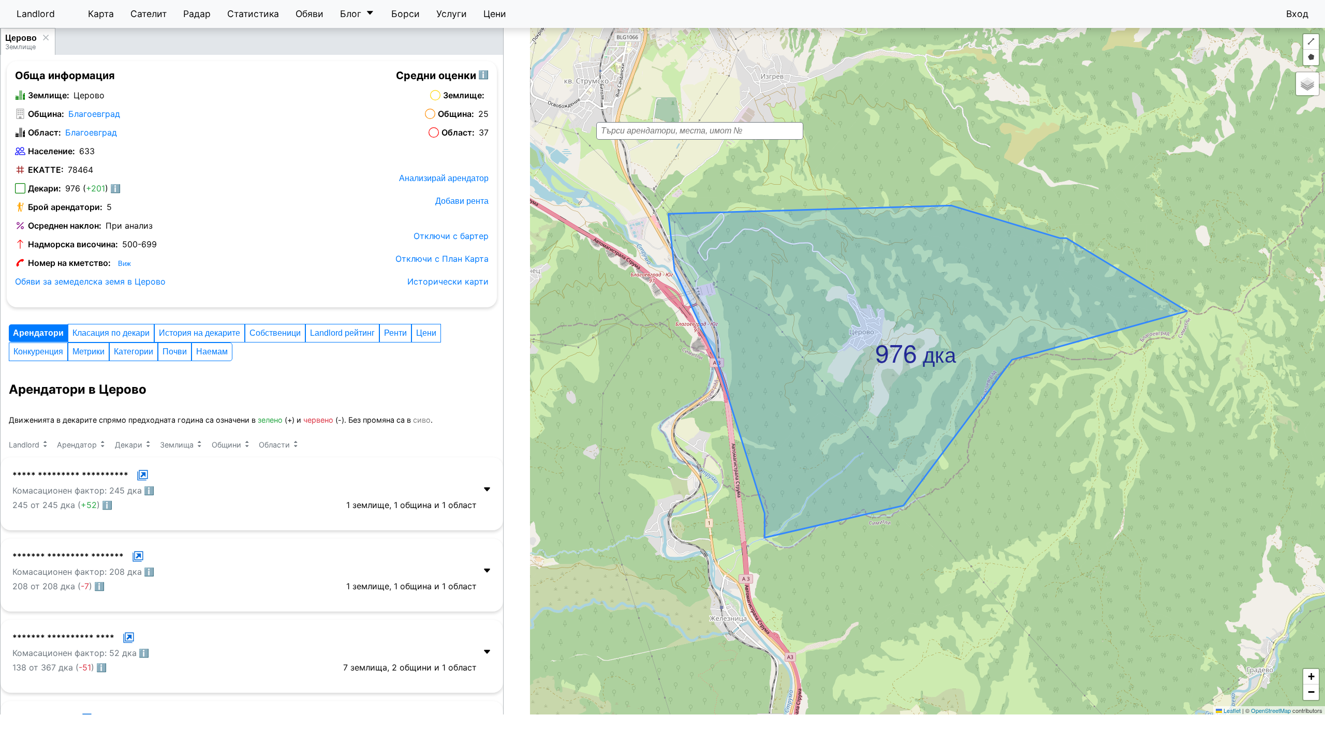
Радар (197, 13)
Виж (124, 263)
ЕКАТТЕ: (46, 170)
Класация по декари (111, 333)
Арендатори (38, 333)
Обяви (309, 13)
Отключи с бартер (451, 236)
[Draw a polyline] (1311, 42)
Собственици (275, 333)
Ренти (395, 333)
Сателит (148, 13)
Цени (494, 13)
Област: (44, 132)
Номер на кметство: (69, 263)
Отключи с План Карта (442, 259)
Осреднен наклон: (64, 225)
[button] (878, 337)
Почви (175, 351)
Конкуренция (38, 351)
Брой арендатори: (65, 207)
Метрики (88, 351)
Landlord (36, 13)
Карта (101, 13)
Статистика (253, 13)
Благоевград (94, 114)
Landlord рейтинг (342, 333)
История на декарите (199, 333)
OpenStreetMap (1271, 710)
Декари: (44, 188)
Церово (21, 38)
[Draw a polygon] (1311, 57)
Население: (51, 151)
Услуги (451, 13)
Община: (46, 114)
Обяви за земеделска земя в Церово (90, 281)
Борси (405, 13)
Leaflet (1231, 710)
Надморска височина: (73, 244)
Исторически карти (448, 281)
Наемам (212, 351)
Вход (1297, 13)
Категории (133, 351)
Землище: (48, 95)
